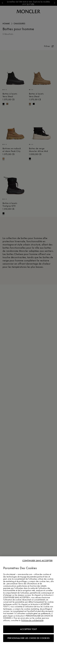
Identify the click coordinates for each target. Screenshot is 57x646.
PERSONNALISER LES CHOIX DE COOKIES (28, 638)
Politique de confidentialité (32, 620)
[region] (28, 601)
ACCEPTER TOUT (28, 629)
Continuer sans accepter (37, 560)
